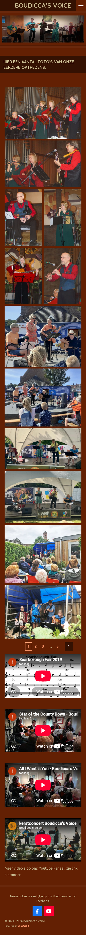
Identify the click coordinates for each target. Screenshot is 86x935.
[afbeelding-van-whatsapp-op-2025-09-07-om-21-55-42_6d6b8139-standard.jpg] (43, 336)
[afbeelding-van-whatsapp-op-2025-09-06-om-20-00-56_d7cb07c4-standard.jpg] (43, 448)
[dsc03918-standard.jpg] (62, 276)
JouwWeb (23, 926)
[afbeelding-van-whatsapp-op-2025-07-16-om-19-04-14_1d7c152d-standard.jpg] (43, 554)
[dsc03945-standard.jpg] (63, 217)
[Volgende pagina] (69, 646)
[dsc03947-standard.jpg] (23, 276)
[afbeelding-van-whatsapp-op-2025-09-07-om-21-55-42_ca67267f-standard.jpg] (43, 397)
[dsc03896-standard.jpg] (43, 163)
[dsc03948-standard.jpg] (23, 217)
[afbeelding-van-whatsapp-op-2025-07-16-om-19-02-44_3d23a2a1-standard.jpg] (43, 611)
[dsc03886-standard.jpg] (43, 112)
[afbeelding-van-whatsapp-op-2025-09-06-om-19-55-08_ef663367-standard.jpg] (43, 497)
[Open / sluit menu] (81, 5)
